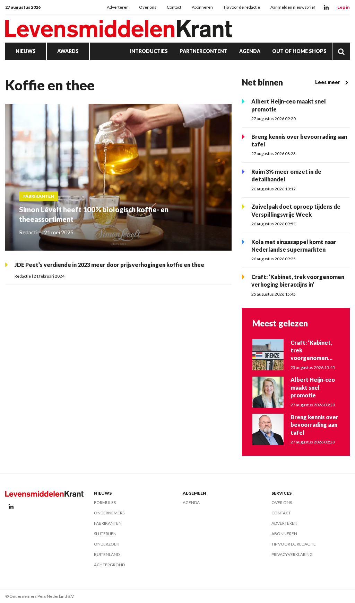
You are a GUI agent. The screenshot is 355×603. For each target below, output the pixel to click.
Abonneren (202, 7)
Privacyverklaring (292, 554)
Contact (174, 7)
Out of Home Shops (299, 51)
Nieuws (26, 51)
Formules (105, 502)
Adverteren (118, 7)
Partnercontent (203, 51)
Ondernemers (109, 512)
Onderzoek (106, 544)
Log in (343, 7)
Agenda (249, 51)
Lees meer (327, 82)
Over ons (147, 7)
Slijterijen (105, 533)
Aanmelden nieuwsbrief (292, 7)
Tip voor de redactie (241, 7)
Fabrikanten (108, 523)
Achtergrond (109, 564)
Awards (68, 51)
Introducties (149, 51)
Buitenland (107, 554)
